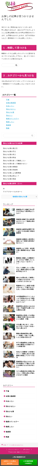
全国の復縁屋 (11, 103)
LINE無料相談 (28, 462)
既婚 (7, 128)
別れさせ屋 (10, 112)
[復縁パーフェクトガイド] (19, 10)
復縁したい (10, 122)
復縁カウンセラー (12, 118)
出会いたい (10, 106)
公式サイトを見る (10, 462)
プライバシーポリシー (13, 449)
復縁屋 (8, 125)
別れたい (9, 115)
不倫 (7, 99)
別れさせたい (11, 109)
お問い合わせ (26, 449)
